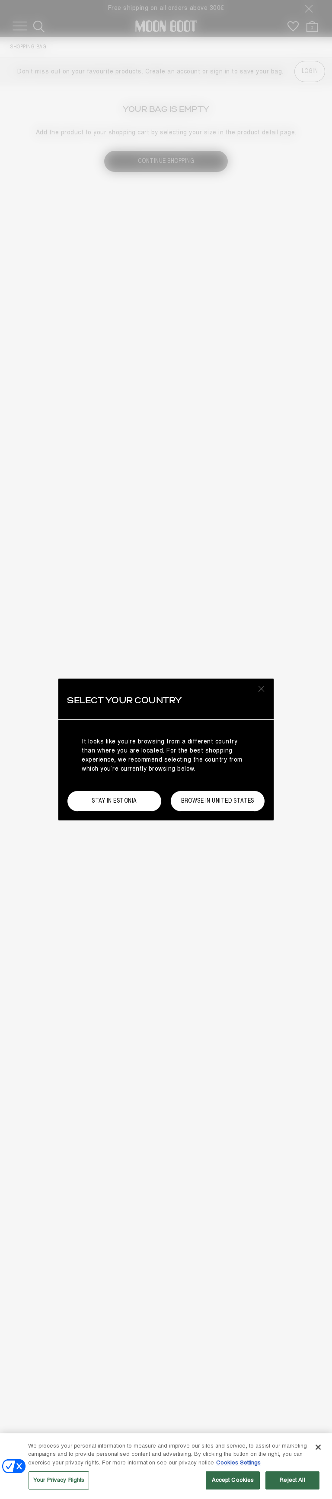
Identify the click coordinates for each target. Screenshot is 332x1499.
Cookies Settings (238, 1462)
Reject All (292, 1480)
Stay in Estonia (114, 800)
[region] (166, 1466)
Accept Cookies (233, 1480)
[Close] (318, 1447)
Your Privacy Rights (58, 1480)
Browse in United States (217, 800)
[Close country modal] (261, 688)
